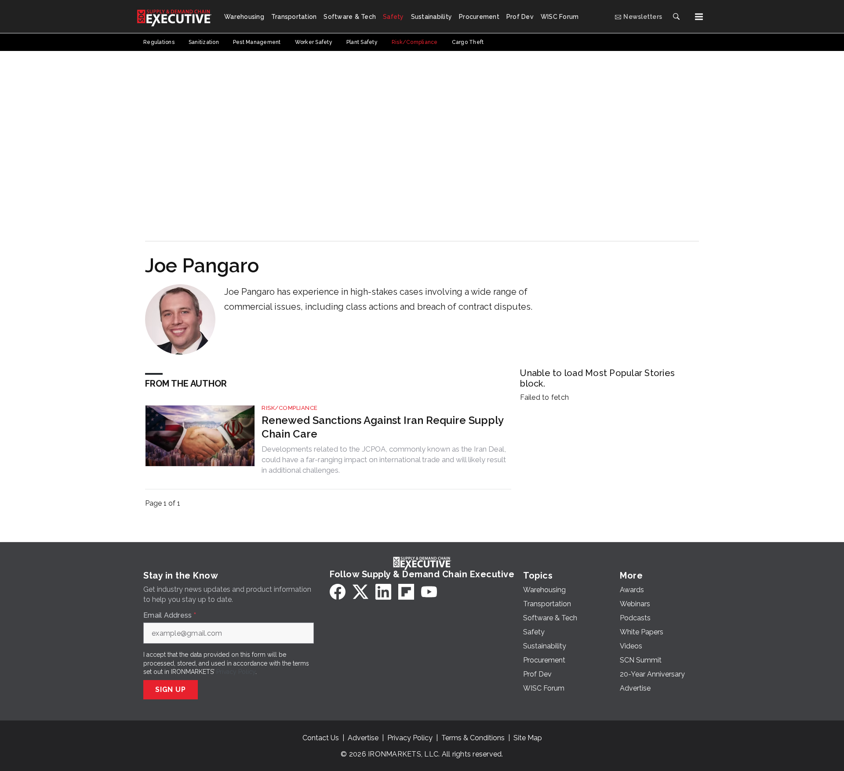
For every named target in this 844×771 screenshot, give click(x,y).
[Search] (676, 16)
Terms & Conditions (473, 738)
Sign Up (170, 689)
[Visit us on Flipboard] (406, 592)
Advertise (363, 738)
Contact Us (320, 738)
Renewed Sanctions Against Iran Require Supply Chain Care (382, 427)
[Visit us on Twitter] (360, 592)
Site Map (527, 738)
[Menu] (699, 16)
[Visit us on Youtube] (429, 592)
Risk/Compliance (290, 408)
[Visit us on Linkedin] (383, 592)
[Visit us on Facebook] (338, 592)
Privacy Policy (235, 671)
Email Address (169, 615)
